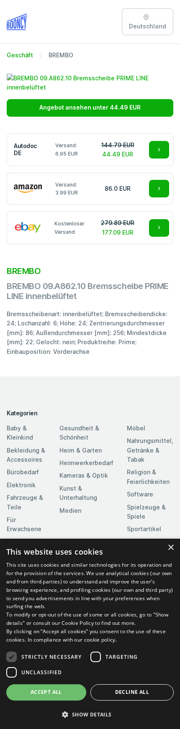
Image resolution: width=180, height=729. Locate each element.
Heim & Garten (80, 450)
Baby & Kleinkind (20, 433)
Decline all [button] (132, 692)
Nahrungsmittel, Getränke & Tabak (150, 450)
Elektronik (21, 485)
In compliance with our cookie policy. (72, 639)
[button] (90, 714)
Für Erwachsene (24, 524)
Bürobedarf (23, 472)
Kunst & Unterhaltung (78, 493)
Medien (70, 510)
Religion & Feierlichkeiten (148, 476)
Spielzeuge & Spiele (146, 512)
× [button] (170, 548)
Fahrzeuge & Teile (25, 502)
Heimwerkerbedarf (86, 462)
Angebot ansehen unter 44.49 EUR (90, 107)
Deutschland (147, 26)
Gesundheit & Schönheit (79, 433)
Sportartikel (144, 528)
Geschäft (20, 55)
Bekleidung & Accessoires (26, 455)
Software (140, 494)
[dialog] (90, 634)
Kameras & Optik (83, 475)
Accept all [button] (46, 692)
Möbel (136, 428)
